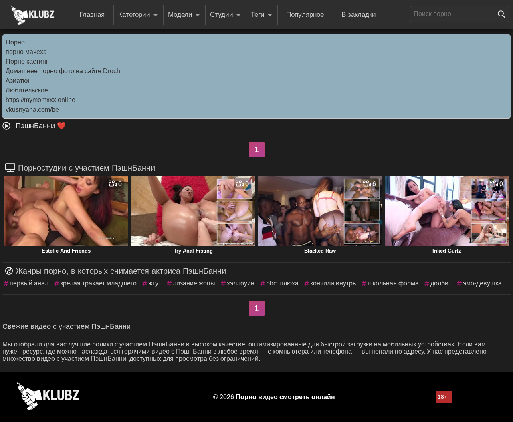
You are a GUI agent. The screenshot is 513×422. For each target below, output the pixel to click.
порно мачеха (26, 51)
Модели (180, 14)
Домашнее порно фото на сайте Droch (63, 71)
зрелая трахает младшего (98, 283)
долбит (440, 283)
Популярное (305, 14)
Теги (258, 14)
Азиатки (17, 80)
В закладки (358, 14)
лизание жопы (194, 283)
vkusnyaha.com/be (32, 109)
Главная (92, 14)
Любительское (27, 90)
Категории (134, 14)
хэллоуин (240, 283)
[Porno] (32, 15)
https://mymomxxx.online (40, 99)
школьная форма (393, 283)
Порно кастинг (27, 61)
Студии (221, 14)
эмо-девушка (482, 283)
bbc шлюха (282, 283)
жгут (154, 283)
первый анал (29, 283)
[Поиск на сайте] (503, 14)
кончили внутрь (333, 283)
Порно (15, 42)
